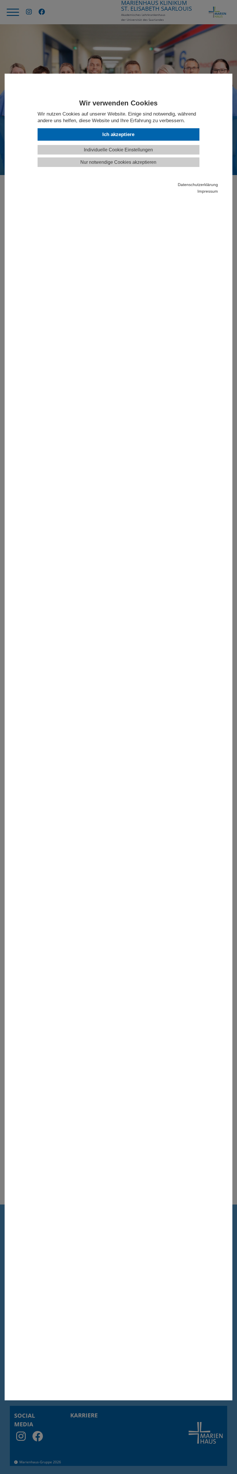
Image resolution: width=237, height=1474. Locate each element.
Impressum (207, 191)
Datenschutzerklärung (198, 185)
